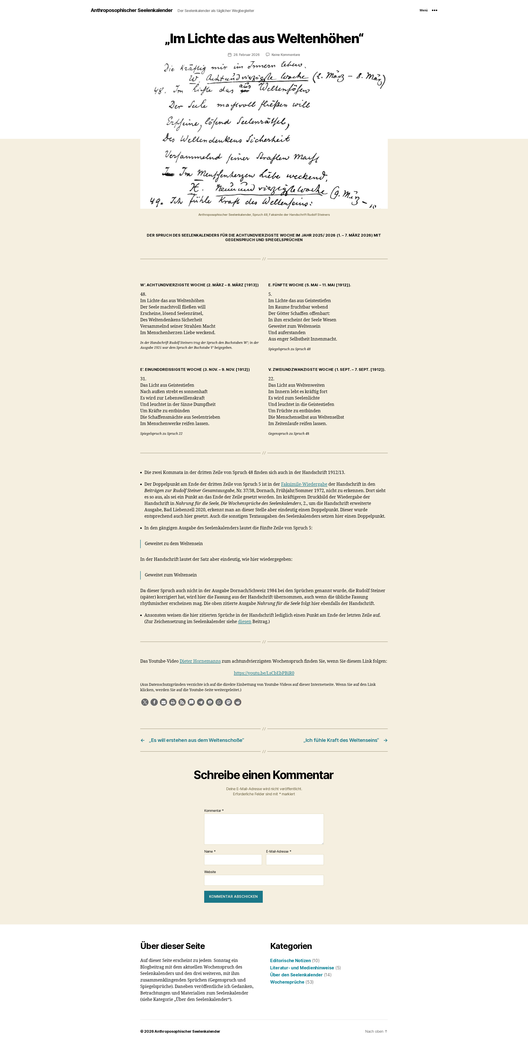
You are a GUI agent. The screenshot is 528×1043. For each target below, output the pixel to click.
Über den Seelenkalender (296, 974)
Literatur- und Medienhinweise (302, 967)
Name (210, 851)
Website (210, 872)
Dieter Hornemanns (200, 661)
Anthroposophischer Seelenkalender (132, 10)
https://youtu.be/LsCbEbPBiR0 (264, 673)
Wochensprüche (287, 982)
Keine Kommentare (286, 55)
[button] (144, 702)
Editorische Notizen (290, 960)
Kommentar (214, 811)
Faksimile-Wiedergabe (304, 484)
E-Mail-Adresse (278, 851)
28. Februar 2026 (246, 55)
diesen (244, 622)
